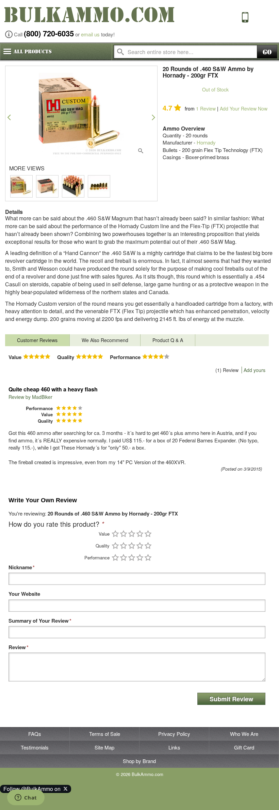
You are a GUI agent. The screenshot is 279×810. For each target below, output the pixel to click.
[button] (9, 117)
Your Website (24, 593)
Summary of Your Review (39, 620)
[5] (148, 534)
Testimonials (35, 747)
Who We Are (244, 733)
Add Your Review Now (243, 108)
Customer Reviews (37, 340)
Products (33, 51)
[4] (140, 534)
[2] (123, 534)
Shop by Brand (139, 760)
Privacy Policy (174, 733)
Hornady (206, 142)
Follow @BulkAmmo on (33, 789)
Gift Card (244, 747)
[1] (115, 534)
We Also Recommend (105, 340)
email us (90, 34)
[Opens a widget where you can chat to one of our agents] (26, 798)
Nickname (20, 567)
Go (267, 52)
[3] (132, 534)
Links (174, 747)
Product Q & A (167, 340)
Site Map (104, 747)
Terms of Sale (104, 733)
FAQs (34, 733)
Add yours (254, 370)
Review (206, 108)
